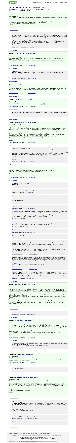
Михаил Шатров (15, 192)
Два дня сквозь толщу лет (21, 377)
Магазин (52, 2)
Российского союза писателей (35, 441)
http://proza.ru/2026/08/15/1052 (18, 206)
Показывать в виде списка (14, 10)
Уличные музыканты (20, 53)
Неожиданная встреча (20, 354)
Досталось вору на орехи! (21, 122)
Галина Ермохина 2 (30, 354)
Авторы (33, 2)
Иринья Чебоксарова (30, 53)
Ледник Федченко (19, 320)
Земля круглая (18, 99)
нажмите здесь (35, 439)
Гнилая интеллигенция (20, 284)
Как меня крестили (19, 13)
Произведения (38, 2)
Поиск (48, 2)
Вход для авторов (63, 2)
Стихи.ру (44, 433)
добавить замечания (13, 30)
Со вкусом (17, 167)
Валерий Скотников (27, 99)
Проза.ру (48, 433)
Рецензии (44, 2)
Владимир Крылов (26, 84)
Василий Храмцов (29, 13)
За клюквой (18, 84)
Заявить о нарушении (30, 47)
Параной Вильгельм (25, 167)
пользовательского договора (54, 435)
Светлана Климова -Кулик (18, 7)
